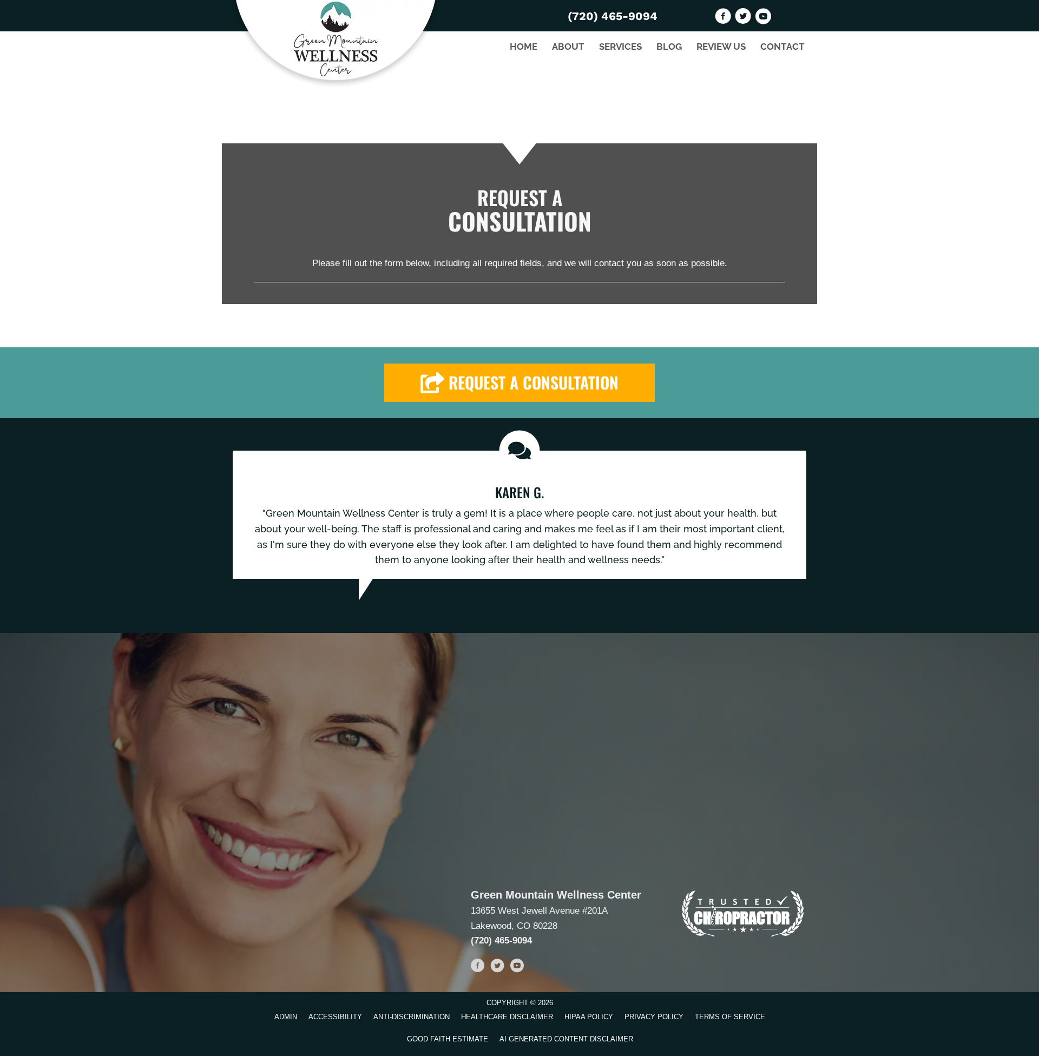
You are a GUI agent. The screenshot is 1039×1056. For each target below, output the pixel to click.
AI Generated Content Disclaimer (566, 1039)
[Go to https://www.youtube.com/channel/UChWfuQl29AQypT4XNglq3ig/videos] (763, 18)
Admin (285, 1017)
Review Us (721, 46)
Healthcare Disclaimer (507, 1017)
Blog (669, 46)
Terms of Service (730, 1017)
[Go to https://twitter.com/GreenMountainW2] (743, 18)
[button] (519, 383)
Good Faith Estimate (447, 1039)
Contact (782, 46)
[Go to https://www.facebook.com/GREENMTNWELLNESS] (723, 18)
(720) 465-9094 (612, 16)
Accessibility (335, 1017)
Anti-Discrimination (411, 1017)
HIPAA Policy (588, 1017)
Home (523, 46)
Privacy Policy (653, 1017)
